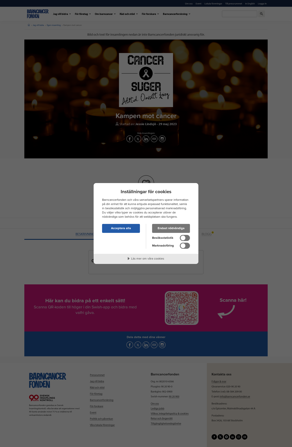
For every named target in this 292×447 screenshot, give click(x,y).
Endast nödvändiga (171, 228)
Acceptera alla (121, 228)
